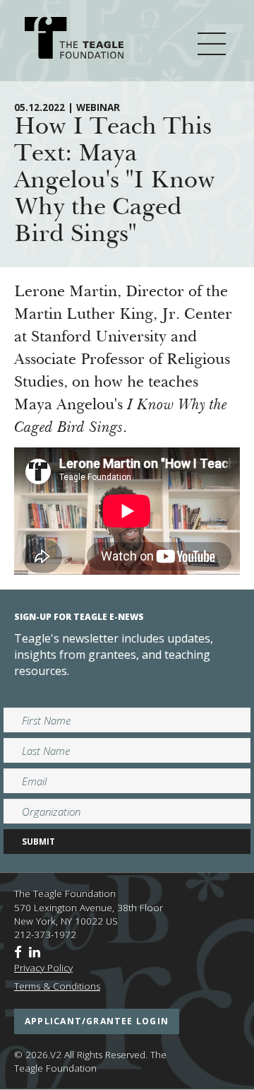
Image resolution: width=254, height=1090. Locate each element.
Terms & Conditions (57, 986)
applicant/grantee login (97, 1021)
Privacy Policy (43, 967)
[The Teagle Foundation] (74, 40)
